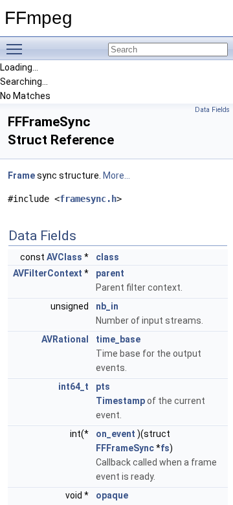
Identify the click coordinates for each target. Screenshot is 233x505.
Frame (21, 175)
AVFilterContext (47, 273)
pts (103, 386)
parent (110, 273)
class (107, 257)
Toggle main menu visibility (16, 48)
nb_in (107, 306)
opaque (112, 495)
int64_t (73, 386)
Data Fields (212, 110)
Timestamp (120, 401)
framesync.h (88, 199)
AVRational (65, 339)
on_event (115, 434)
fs (165, 448)
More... (116, 175)
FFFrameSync (125, 448)
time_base (118, 339)
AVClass (64, 257)
